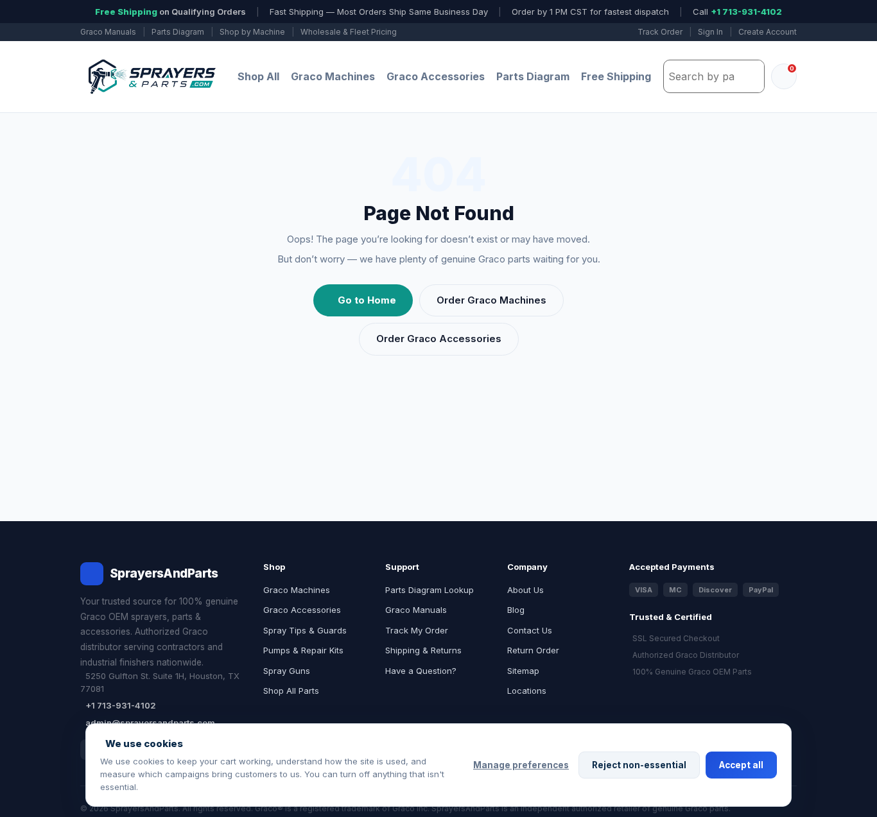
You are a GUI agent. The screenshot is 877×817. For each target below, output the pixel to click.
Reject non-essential (639, 765)
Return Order (533, 650)
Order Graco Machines (491, 300)
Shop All (258, 76)
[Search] (751, 76)
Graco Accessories (435, 76)
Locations (526, 690)
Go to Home (367, 300)
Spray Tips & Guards (305, 630)
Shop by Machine (252, 32)
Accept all (741, 765)
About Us (525, 590)
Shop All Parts (291, 690)
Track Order (660, 32)
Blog (516, 610)
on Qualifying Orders (170, 11)
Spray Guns (286, 671)
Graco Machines (333, 76)
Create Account (767, 32)
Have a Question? (420, 671)
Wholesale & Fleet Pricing (348, 32)
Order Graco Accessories (438, 338)
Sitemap (523, 671)
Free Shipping (616, 76)
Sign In (710, 32)
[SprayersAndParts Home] (150, 76)
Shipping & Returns (423, 650)
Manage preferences (521, 765)
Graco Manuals (108, 32)
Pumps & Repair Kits (303, 650)
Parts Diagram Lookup (429, 590)
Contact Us (529, 630)
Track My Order (416, 630)
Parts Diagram (178, 32)
